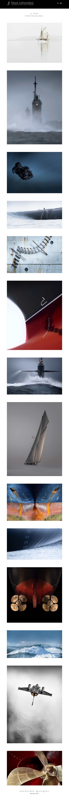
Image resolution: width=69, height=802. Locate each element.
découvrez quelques (34, 791)
